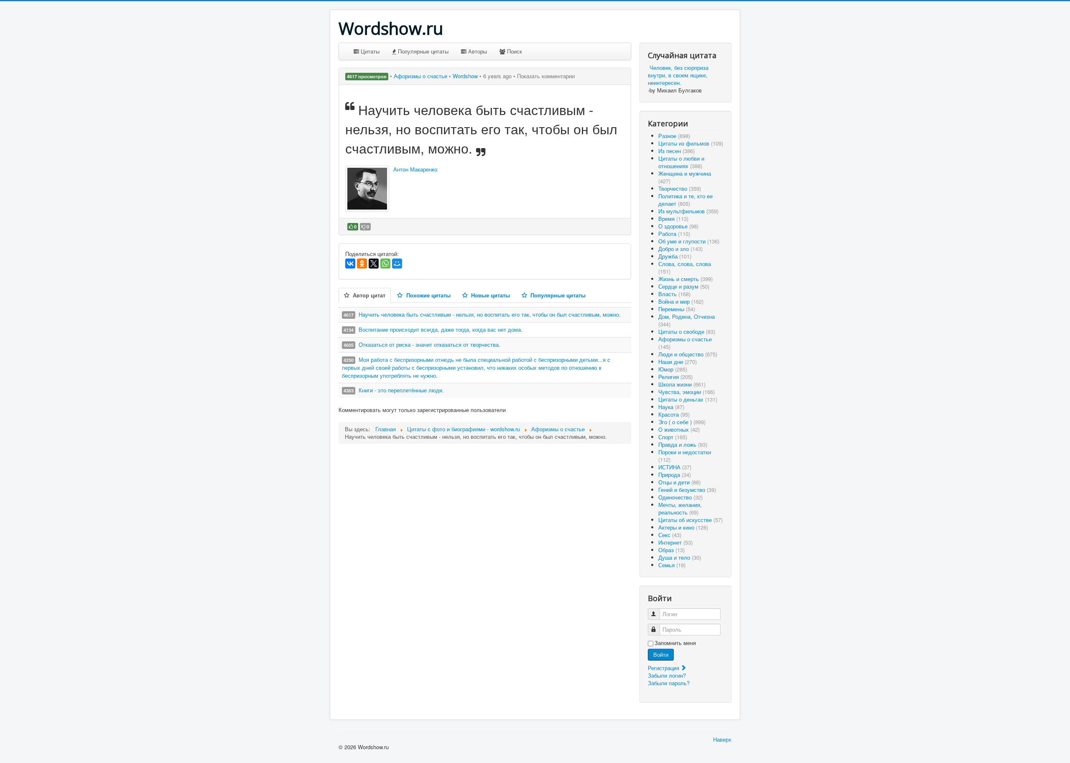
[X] (374, 264)
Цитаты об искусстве (690, 520)
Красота (674, 414)
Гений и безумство (687, 490)
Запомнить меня (675, 643)
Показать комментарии (546, 76)
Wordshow (465, 76)
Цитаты (369, 51)
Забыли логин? (667, 675)
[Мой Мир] (397, 264)
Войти (660, 654)
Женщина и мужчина (684, 177)
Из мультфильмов (688, 211)
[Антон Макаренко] (367, 189)
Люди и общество (687, 354)
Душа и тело (679, 557)
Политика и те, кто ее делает (685, 199)
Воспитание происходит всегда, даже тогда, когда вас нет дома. (440, 329)
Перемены (676, 309)
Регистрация (664, 668)
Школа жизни (682, 384)
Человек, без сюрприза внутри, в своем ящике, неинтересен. (678, 75)
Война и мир (680, 301)
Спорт (672, 437)
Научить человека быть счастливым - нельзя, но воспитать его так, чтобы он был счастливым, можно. (490, 314)
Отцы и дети (679, 482)
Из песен (676, 151)
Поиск (513, 51)
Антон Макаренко (415, 169)
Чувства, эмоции (686, 392)
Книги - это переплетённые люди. (401, 390)
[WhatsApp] (385, 264)
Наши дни (677, 362)
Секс (669, 535)
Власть (674, 294)
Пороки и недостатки (684, 455)
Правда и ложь (682, 444)
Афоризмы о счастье (421, 76)
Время (673, 219)
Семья (671, 565)
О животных (679, 429)
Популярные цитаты (422, 51)
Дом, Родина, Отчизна (686, 320)
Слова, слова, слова (684, 267)
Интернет (675, 542)
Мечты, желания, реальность (680, 508)
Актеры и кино (683, 527)
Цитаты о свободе (686, 331)
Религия (675, 377)
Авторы (476, 51)
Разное (674, 136)
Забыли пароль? (669, 683)
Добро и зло (680, 249)
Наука (671, 407)
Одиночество (680, 497)
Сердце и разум (683, 286)
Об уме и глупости (688, 241)
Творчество (679, 188)
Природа (674, 475)
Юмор (672, 369)
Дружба (674, 256)
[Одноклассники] (362, 264)
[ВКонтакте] (350, 264)
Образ (671, 550)
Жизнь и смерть (685, 279)
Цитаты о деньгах (687, 399)
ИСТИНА (674, 467)
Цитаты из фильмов (690, 143)
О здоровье (678, 226)
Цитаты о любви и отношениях (681, 162)
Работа (674, 234)
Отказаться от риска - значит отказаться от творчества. (429, 344)
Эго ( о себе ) (682, 422)
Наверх (722, 739)
